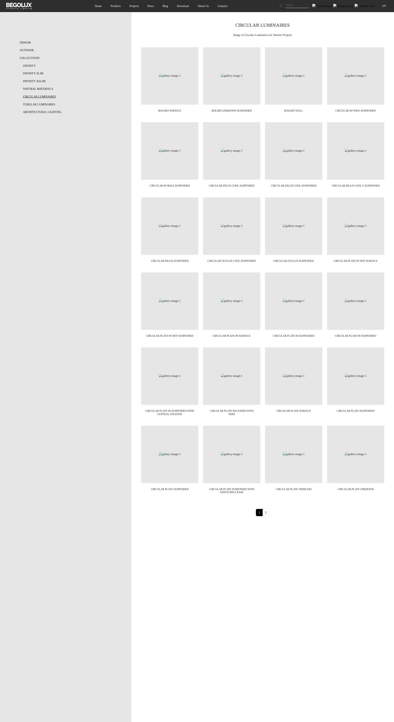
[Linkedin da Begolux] (364, 5)
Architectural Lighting (42, 112)
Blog (165, 6)
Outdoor (27, 50)
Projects (134, 6)
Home (98, 6)
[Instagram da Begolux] (344, 5)
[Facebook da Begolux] (322, 5)
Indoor (25, 42)
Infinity (29, 65)
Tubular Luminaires (39, 104)
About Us (203, 6)
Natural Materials (38, 88)
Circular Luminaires (39, 96)
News (150, 6)
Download (183, 6)
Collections (30, 58)
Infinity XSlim (34, 81)
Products (116, 6)
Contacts (222, 6)
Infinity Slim (33, 73)
